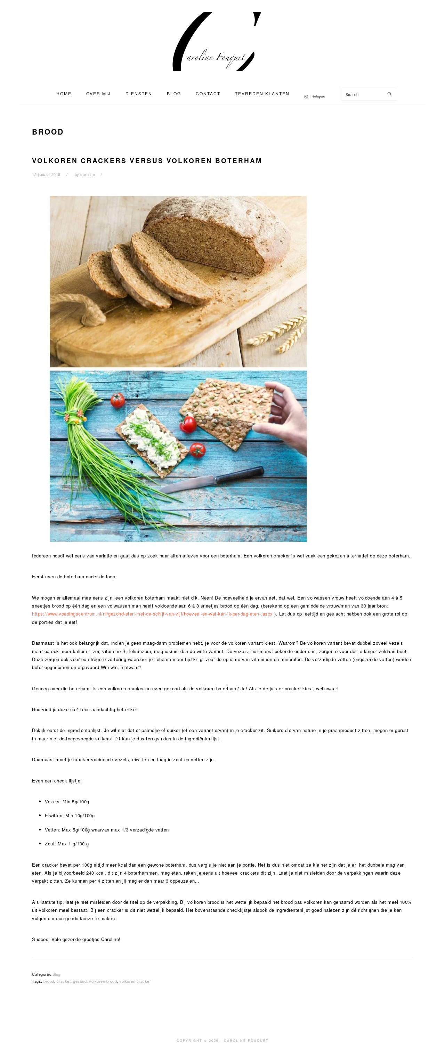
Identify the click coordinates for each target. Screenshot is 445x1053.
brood (48, 981)
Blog (56, 974)
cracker (64, 981)
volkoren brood (103, 981)
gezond (80, 981)
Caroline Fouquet (222, 41)
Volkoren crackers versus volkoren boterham (147, 160)
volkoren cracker (135, 981)
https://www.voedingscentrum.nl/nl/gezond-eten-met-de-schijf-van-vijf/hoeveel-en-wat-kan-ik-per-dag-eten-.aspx (152, 613)
